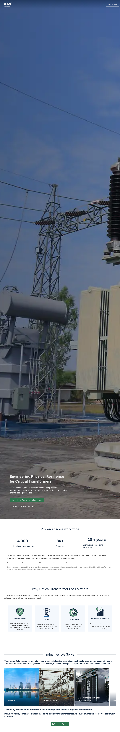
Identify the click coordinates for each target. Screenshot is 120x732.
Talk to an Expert (112, 4)
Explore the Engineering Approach (23, 506)
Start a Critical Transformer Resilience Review (27, 500)
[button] (2, 686)
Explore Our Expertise (61, 724)
